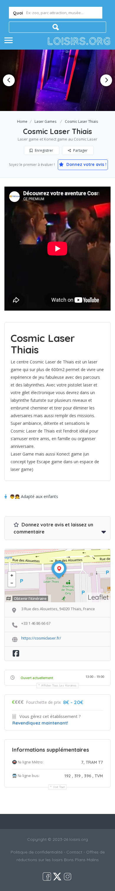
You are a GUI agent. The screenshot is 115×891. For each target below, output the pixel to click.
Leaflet (98, 597)
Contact (74, 852)
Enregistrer (43, 150)
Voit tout (59, 787)
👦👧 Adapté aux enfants (34, 496)
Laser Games (45, 121)
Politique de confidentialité (37, 852)
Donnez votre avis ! (85, 164)
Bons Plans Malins (81, 859)
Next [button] (106, 80)
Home (22, 121)
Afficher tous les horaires (59, 685)
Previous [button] (9, 80)
